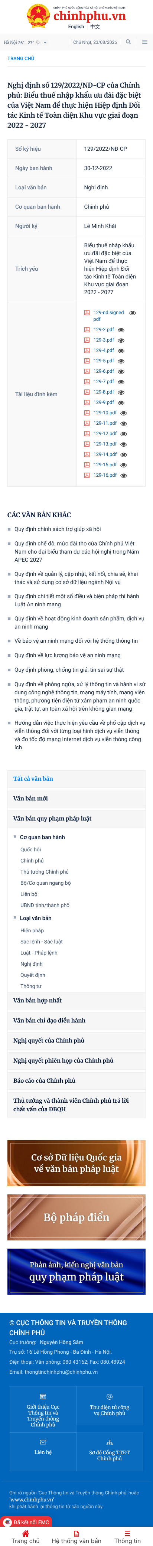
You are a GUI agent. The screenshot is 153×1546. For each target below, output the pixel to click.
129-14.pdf (105, 454)
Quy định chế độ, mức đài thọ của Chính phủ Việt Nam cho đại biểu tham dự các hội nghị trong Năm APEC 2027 (76, 551)
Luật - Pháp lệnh (39, 953)
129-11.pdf (105, 423)
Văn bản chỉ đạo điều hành (49, 1020)
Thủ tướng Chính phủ (44, 872)
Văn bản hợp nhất (37, 1000)
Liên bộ (28, 894)
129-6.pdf (104, 371)
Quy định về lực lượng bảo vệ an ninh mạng (67, 655)
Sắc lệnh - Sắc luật (41, 942)
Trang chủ (20, 59)
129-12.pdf (105, 434)
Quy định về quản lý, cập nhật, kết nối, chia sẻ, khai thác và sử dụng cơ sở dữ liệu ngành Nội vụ (76, 578)
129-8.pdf (104, 392)
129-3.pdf (104, 340)
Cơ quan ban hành (42, 837)
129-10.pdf (105, 413)
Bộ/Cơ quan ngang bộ (45, 883)
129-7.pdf (104, 382)
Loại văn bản (36, 918)
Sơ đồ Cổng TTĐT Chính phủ (109, 1456)
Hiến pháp (32, 931)
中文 (95, 27)
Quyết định (32, 975)
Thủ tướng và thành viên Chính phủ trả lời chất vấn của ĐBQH (71, 1105)
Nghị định (31, 964)
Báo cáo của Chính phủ (44, 1081)
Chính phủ (32, 861)
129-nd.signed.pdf (109, 316)
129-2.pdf (104, 330)
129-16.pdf (105, 475)
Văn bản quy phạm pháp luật (52, 818)
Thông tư (30, 986)
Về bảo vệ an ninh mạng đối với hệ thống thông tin (76, 640)
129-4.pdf (104, 350)
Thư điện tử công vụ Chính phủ (109, 1410)
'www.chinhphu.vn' (31, 1500)
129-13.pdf (105, 444)
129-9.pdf (104, 402)
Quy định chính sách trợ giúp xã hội (57, 529)
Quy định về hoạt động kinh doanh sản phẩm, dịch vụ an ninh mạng (79, 622)
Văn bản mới (30, 798)
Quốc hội (30, 850)
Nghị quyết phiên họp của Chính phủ (63, 1060)
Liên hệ (43, 1452)
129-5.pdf (104, 361)
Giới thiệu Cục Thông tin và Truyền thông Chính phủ (43, 1416)
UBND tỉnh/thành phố (44, 906)
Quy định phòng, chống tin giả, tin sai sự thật (69, 669)
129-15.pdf (105, 465)
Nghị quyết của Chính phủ (48, 1040)
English (76, 27)
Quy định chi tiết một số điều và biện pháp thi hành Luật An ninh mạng (76, 600)
